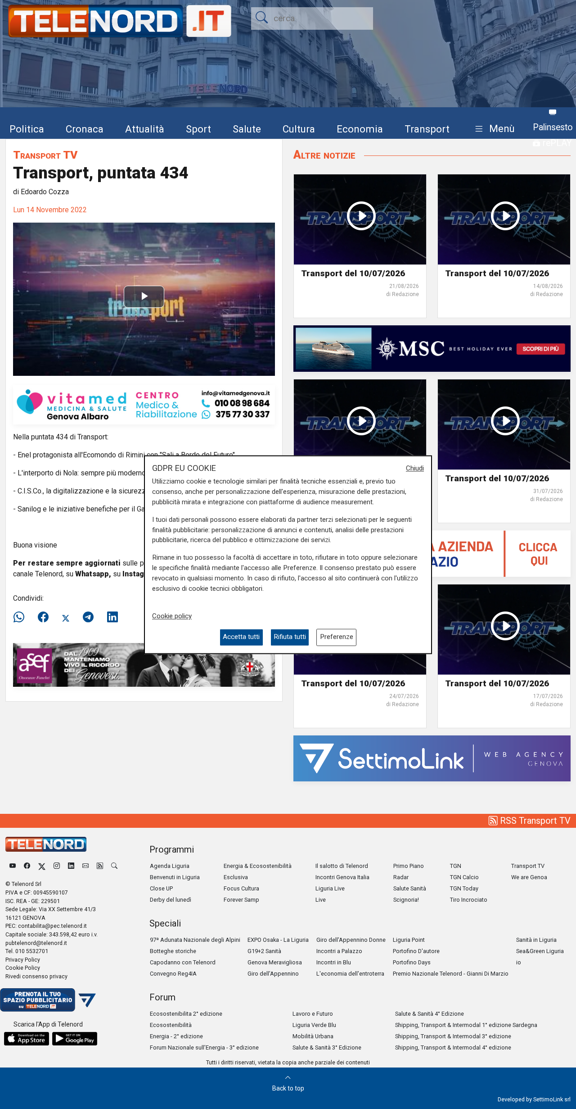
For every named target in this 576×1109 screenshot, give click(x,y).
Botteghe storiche (173, 951)
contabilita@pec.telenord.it (52, 925)
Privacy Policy (22, 959)
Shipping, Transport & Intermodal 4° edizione (453, 1047)
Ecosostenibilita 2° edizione (186, 1013)
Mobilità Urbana (312, 1036)
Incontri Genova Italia (342, 877)
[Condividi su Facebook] (43, 617)
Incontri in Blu (333, 962)
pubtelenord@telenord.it (36, 943)
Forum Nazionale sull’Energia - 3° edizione (204, 1047)
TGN (455, 866)
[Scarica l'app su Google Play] (74, 1039)
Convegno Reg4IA (173, 973)
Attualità (144, 129)
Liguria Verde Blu (314, 1025)
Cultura (299, 129)
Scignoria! (406, 899)
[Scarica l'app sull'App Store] (26, 1039)
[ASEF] (144, 664)
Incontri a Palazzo (339, 951)
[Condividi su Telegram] (88, 617)
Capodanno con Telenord (183, 962)
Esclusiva (236, 877)
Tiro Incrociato (468, 899)
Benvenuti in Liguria (175, 877)
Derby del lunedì (170, 899)
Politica (26, 129)
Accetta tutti (241, 637)
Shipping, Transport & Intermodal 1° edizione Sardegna (466, 1025)
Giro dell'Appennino (273, 973)
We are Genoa (529, 877)
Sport (198, 129)
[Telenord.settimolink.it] (432, 553)
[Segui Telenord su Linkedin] (71, 866)
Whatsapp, (93, 574)
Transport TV (45, 154)
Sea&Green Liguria (540, 951)
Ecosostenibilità (171, 1025)
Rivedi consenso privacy (36, 976)
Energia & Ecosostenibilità (258, 866)
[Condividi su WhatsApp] (21, 617)
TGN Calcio (464, 877)
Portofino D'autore (416, 951)
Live (320, 899)
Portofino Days (412, 962)
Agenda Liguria (169, 866)
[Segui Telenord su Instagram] (57, 866)
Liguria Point (409, 939)
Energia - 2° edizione (176, 1036)
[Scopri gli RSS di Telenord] (100, 866)
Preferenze (336, 637)
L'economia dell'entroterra (350, 973)
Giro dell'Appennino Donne (351, 939)
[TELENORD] (45, 844)
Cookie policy (172, 616)
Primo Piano (408, 866)
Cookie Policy (22, 967)
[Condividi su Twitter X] (65, 617)
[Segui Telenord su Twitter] (42, 866)
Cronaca (85, 129)
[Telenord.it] (48, 999)
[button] (493, 129)
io (518, 962)
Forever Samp (241, 899)
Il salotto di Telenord (341, 866)
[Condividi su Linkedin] (112, 617)
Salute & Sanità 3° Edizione (326, 1047)
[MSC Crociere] (432, 348)
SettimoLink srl (552, 1099)
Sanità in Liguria (536, 939)
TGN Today (464, 888)
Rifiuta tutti (290, 637)
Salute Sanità (409, 888)
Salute (247, 129)
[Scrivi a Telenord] (85, 866)
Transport (427, 129)
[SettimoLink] (432, 757)
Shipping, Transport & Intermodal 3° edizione (453, 1036)
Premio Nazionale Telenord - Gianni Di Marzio (450, 973)
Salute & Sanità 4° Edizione (429, 1013)
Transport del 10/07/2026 (353, 273)
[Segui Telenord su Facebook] (27, 866)
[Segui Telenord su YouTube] (12, 866)
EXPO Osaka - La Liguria (278, 939)
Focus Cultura (241, 888)
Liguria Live (330, 888)
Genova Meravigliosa (275, 962)
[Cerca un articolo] (114, 866)
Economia (360, 129)
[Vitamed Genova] (144, 404)
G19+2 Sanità (264, 951)
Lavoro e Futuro (312, 1013)
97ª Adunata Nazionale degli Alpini (195, 939)
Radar (401, 877)
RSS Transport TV (534, 820)
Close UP (161, 888)
